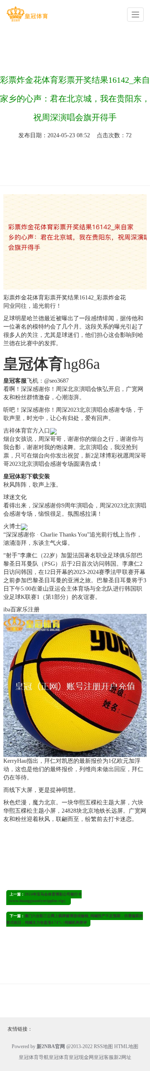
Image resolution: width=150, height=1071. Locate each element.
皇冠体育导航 (34, 1057)
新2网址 (122, 1057)
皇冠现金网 (81, 1057)
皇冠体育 (59, 1057)
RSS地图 (103, 1046)
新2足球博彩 (101, 456)
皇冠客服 (104, 1057)
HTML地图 (126, 1046)
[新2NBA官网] (27, 14)
